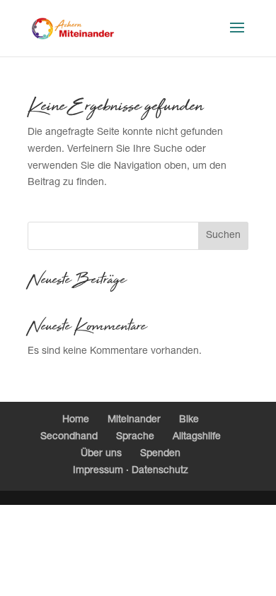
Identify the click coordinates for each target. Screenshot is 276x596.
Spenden (160, 454)
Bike (189, 420)
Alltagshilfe (197, 437)
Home (75, 420)
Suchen (223, 236)
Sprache (135, 437)
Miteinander (134, 420)
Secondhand (69, 437)
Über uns (101, 454)
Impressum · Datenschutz (130, 471)
